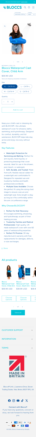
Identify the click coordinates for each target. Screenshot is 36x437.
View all (18, 312)
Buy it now (18, 116)
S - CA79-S (24, 92)
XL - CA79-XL (9, 86)
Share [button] (5, 248)
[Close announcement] (34, 2)
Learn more (24, 1)
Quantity (5, 96)
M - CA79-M (9, 92)
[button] (25, 7)
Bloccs (14, 429)
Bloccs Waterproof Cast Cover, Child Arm (8, 284)
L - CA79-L (25, 86)
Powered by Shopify (23, 429)
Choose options (9, 299)
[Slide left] (13, 62)
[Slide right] (22, 62)
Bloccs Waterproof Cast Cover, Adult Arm (23, 284)
